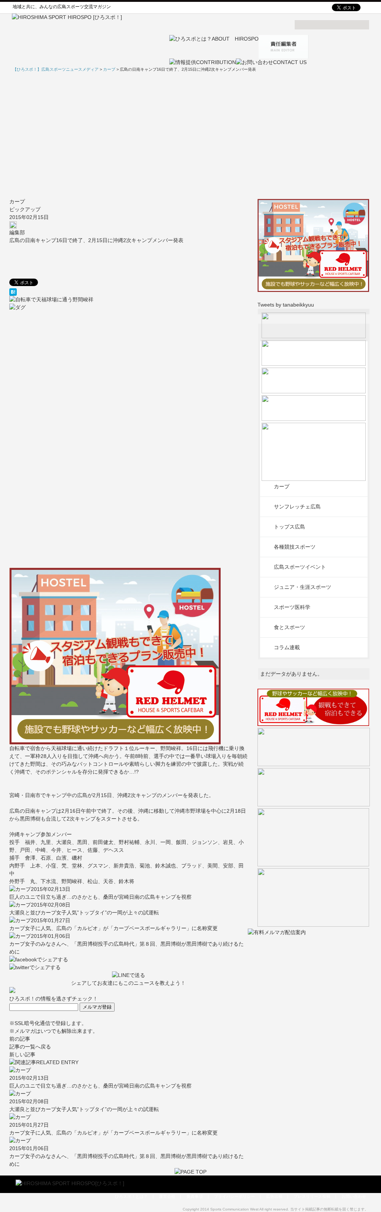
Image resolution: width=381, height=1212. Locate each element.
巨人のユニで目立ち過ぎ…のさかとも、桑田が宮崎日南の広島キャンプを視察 (100, 897)
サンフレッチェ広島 (297, 507)
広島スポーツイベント (300, 567)
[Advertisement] (190, 135)
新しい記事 (22, 1054)
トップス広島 (289, 527)
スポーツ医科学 (292, 607)
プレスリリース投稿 (312, 1196)
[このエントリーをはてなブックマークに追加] (128, 292)
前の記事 (19, 1039)
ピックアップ (25, 209)
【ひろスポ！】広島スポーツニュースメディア (56, 69)
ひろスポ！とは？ (131, 1196)
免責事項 (194, 1196)
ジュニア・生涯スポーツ (302, 587)
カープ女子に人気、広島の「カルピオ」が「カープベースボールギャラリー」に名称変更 (113, 928)
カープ (17, 201)
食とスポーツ (289, 627)
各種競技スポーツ (295, 547)
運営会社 (167, 1196)
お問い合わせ (354, 1196)
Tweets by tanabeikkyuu (285, 305)
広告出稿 (274, 1196)
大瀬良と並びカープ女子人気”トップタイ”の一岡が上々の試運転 (84, 913)
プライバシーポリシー (234, 1196)
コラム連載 (287, 647)
